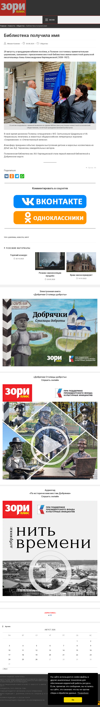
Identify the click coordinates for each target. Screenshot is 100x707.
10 (9, 650)
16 (91, 650)
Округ (26, 237)
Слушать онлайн (50, 493)
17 (9, 655)
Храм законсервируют (81, 275)
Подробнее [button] (83, 693)
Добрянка (12, 237)
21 (63, 655)
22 (77, 655)
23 (91, 655)
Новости (11, 26)
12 (36, 650)
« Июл (5, 669)
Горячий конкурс (18, 255)
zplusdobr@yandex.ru (35, 700)
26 (36, 659)
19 (36, 655)
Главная (3, 26)
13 (50, 650)
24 (9, 659)
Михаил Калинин (13, 44)
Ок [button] (73, 700)
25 (23, 659)
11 (23, 650)
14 (63, 650)
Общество (21, 26)
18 (23, 655)
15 (77, 650)
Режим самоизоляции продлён (50, 274)
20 (50, 655)
